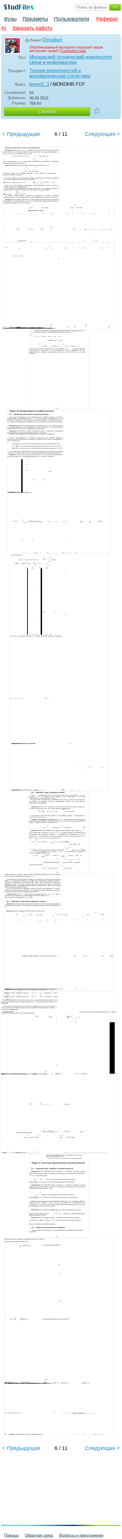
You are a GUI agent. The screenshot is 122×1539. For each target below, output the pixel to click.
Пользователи (71, 19)
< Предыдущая (21, 134)
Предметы (35, 19)
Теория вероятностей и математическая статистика (59, 73)
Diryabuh (52, 39)
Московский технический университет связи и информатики (70, 59)
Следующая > (102, 134)
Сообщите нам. (73, 51)
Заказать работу (32, 28)
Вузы (10, 19)
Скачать (47, 111)
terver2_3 (39, 84)
